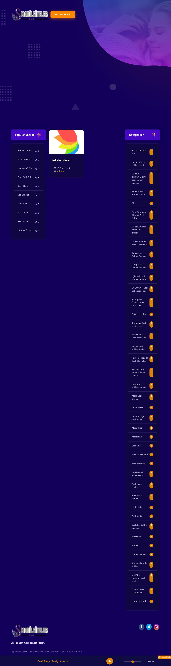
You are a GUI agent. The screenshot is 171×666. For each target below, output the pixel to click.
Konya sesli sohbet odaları (139, 385)
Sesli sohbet (137, 516)
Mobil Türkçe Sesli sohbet (138, 418)
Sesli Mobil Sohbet (137, 497)
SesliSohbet (23, 194)
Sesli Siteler (23, 186)
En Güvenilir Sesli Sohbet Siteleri (140, 289)
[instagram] (156, 627)
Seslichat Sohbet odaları (139, 526)
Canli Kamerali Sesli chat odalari (140, 243)
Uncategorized (139, 601)
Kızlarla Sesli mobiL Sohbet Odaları (138, 372)
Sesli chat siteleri (61, 160)
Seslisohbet (137, 536)
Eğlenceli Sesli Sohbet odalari (139, 278)
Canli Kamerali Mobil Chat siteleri (139, 229)
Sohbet (135, 545)
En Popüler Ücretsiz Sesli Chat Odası (26, 159)
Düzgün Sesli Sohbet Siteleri (139, 266)
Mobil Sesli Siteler (137, 397)
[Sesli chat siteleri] (66, 141)
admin (60, 171)
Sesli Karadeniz (139, 463)
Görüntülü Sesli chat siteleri (26, 230)
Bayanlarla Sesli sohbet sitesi (139, 164)
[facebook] (141, 627)
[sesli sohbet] (29, 14)
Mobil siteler (138, 407)
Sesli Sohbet (23, 221)
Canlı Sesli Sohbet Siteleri (26, 177)
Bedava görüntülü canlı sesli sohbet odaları (26, 168)
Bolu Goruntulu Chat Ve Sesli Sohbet (139, 215)
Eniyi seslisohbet (139, 314)
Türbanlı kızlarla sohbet (139, 565)
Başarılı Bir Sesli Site (139, 152)
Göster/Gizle (164, 657)
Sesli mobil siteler (137, 485)
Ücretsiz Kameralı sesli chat (138, 577)
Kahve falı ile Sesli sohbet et (139, 336)
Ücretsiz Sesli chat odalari (138, 591)
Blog (134, 203)
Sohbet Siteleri (139, 554)
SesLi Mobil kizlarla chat (137, 474)
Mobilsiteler (137, 436)
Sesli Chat (136, 445)
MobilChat (23, 203)
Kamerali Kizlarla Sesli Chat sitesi (140, 359)
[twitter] (148, 627)
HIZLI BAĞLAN (62, 14)
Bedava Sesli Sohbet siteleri (26, 150)
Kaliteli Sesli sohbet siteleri (138, 348)
